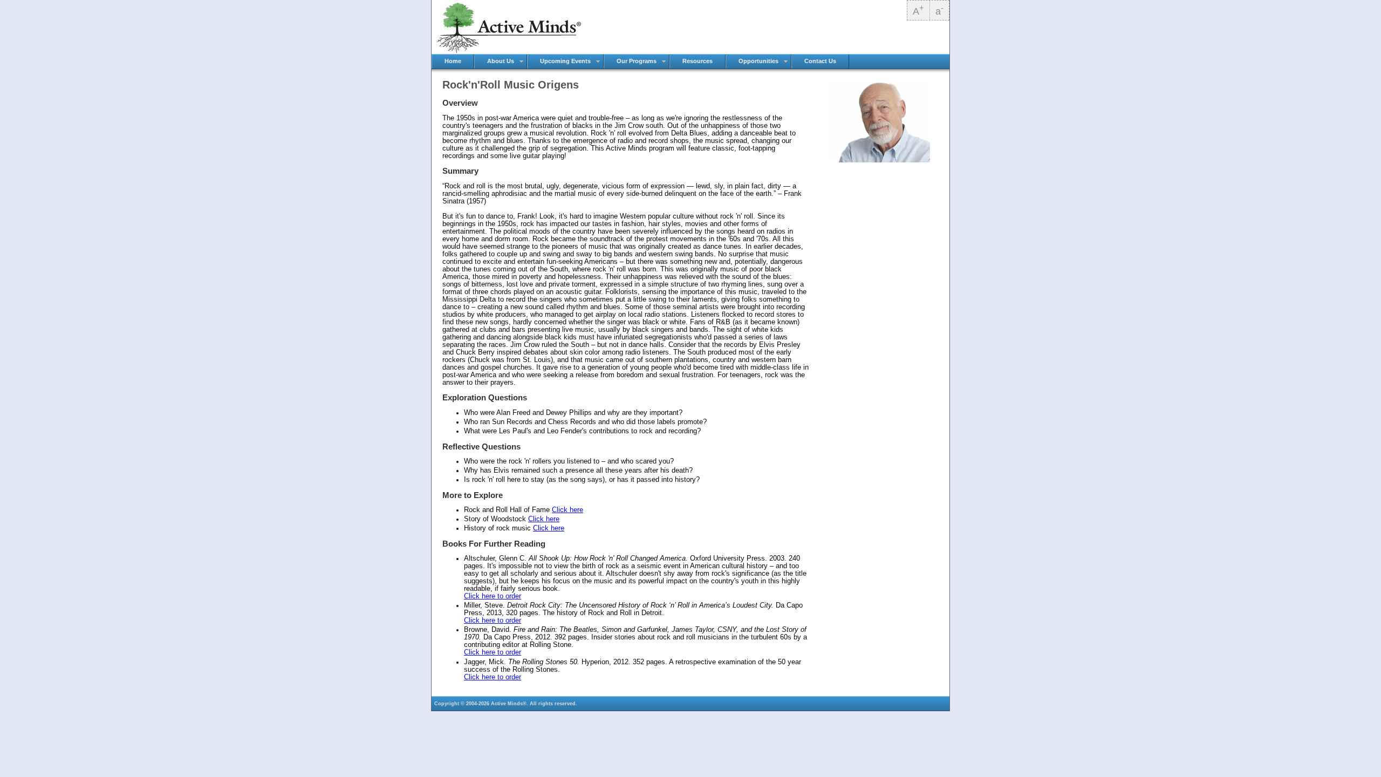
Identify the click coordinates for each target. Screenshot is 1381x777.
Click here (567, 510)
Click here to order (492, 596)
